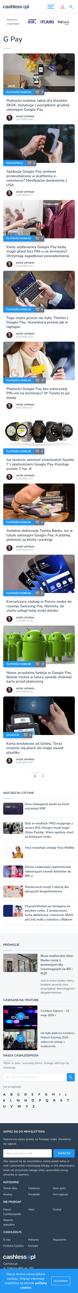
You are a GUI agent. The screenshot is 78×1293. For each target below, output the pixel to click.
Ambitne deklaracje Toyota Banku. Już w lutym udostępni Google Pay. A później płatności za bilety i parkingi (39, 535)
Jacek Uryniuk (25, 116)
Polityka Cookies (13, 1246)
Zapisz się (64, 1153)
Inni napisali (14, 163)
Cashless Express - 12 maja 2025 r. (55, 1013)
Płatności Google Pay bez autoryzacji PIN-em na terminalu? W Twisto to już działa (38, 393)
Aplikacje (12, 735)
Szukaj (57, 1209)
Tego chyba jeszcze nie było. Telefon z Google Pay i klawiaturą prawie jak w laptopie (37, 322)
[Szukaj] (72, 7)
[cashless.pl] (16, 7)
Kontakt (33, 1246)
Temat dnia (10, 1188)
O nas (7, 1240)
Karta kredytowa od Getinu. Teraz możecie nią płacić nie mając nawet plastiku (35, 748)
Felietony (34, 1188)
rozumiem (61, 1281)
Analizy (7, 1194)
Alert (31, 1209)
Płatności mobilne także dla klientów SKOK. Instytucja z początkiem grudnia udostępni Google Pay (37, 105)
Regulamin (59, 1240)
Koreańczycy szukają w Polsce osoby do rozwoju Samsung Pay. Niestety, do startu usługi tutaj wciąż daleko (39, 606)
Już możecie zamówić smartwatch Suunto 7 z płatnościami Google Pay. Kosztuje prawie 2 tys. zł (40, 464)
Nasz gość (59, 1188)
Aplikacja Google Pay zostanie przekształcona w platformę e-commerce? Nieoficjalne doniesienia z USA (36, 178)
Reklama (33, 1240)
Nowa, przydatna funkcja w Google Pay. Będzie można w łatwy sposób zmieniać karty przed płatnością (39, 677)
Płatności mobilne (18, 92)
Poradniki (34, 1194)
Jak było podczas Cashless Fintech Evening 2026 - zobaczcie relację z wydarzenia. (58, 1039)
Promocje (11, 945)
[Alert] (63, 7)
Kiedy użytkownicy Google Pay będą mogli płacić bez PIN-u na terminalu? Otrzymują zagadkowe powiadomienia (37, 251)
